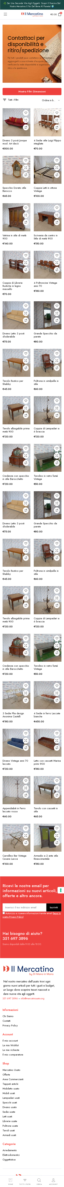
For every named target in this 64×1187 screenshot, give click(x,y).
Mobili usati (9, 1093)
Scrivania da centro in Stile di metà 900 (46, 237)
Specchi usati (10, 1102)
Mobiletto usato (11, 1088)
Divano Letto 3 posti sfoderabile (13, 335)
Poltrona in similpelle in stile (46, 382)
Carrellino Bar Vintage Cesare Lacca (14, 857)
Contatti (6, 1021)
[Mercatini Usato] (32, 14)
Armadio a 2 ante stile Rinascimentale (46, 857)
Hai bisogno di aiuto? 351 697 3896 (22, 935)
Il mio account (10, 1041)
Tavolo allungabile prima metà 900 (16, 430)
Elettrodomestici (11, 1155)
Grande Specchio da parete (45, 335)
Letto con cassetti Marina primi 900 (47, 762)
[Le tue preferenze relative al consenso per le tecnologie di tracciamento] (61, 890)
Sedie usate (9, 1112)
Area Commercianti (13, 1079)
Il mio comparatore (13, 1055)
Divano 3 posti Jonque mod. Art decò (15, 142)
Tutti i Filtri (13, 100)
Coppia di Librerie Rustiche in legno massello (13, 286)
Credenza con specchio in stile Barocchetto (16, 477)
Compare (26, 127)
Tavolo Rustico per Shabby (13, 382)
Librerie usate (10, 1121)
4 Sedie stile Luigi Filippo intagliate (47, 142)
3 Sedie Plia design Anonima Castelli (13, 714)
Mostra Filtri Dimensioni (32, 91)
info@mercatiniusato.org (32, 998)
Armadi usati (9, 1135)
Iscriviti (54, 907)
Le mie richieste (11, 1050)
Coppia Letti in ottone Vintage (45, 189)
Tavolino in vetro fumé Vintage (46, 477)
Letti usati (7, 1116)
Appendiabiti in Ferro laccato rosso (14, 809)
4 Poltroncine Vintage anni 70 (45, 284)
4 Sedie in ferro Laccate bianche (47, 714)
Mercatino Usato (11, 1070)
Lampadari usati (11, 1098)
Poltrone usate (10, 1126)
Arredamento (10, 1150)
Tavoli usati (9, 1130)
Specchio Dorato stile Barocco (14, 189)
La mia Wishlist (11, 1045)
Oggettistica (9, 1159)
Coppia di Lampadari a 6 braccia (46, 430)
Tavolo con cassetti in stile (46, 809)
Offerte (6, 1075)
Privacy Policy (10, 1025)
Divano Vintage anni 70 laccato (15, 762)
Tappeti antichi (10, 1084)
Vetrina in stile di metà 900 (14, 237)
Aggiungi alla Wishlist (26, 113)
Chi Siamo (8, 1016)
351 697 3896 (10, 998)
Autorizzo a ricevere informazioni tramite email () (32, 915)
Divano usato (10, 1107)
